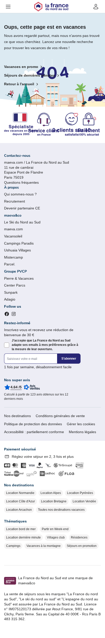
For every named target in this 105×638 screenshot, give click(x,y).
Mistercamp (13, 257)
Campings (13, 546)
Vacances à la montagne (44, 546)
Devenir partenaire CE (22, 208)
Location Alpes (51, 493)
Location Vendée (84, 501)
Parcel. (9, 264)
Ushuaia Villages (17, 250)
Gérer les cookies (81, 424)
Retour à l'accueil (19, 84)
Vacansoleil (13, 236)
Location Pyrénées (80, 493)
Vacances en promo (21, 67)
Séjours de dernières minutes (29, 75)
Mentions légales (82, 432)
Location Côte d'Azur (20, 501)
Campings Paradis (19, 243)
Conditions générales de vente (60, 416)
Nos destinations (17, 416)
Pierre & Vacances (19, 278)
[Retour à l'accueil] (51, 6)
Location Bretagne (54, 501)
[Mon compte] (96, 6)
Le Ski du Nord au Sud (22, 222)
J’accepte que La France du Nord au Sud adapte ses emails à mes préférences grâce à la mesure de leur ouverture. (45, 345)
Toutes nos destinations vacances (61, 510)
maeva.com (13, 229)
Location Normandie (20, 493)
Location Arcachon (19, 510)
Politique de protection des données (33, 424)
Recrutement (14, 201)
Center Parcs (14, 285)
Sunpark (11, 292)
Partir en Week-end (55, 529)
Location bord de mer (21, 529)
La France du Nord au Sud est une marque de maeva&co (55, 580)
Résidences (79, 537)
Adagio (9, 299)
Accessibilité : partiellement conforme (34, 432)
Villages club (56, 537)
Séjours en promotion (82, 546)
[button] (8, 7)
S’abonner (68, 358)
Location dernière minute (23, 537)
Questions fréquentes (21, 182)
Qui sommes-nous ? (20, 194)
